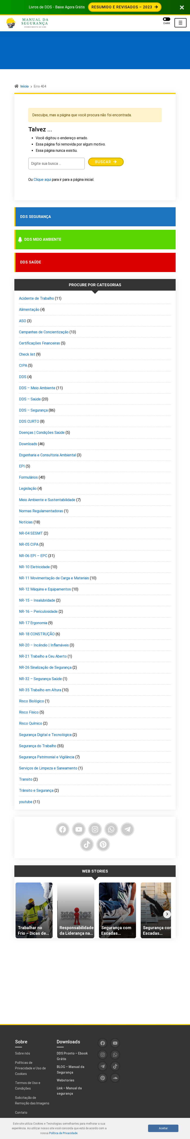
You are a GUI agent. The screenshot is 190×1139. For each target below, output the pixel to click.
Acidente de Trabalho (36, 298)
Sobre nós (22, 1053)
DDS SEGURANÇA (35, 216)
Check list (27, 354)
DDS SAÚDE (30, 262)
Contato (21, 1112)
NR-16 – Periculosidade (38, 611)
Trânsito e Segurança (36, 790)
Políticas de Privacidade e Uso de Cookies (30, 1068)
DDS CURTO (29, 421)
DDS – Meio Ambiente (37, 388)
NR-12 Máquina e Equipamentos (45, 589)
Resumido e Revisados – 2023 (122, 7)
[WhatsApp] (111, 829)
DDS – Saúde (30, 399)
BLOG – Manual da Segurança (70, 1069)
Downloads (28, 444)
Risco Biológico (31, 701)
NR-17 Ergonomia (33, 623)
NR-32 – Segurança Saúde (40, 679)
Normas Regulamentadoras (41, 511)
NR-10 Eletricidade (34, 567)
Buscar (103, 162)
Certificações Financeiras (39, 343)
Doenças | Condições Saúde (42, 432)
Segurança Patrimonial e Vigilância (46, 757)
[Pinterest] (103, 844)
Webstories (65, 1080)
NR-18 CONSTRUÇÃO (37, 634)
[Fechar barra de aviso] (182, 7)
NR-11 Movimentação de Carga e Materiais (54, 578)
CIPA (23, 365)
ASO (22, 321)
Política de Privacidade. (63, 1133)
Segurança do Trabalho (37, 746)
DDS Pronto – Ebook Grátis (72, 1056)
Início (24, 86)
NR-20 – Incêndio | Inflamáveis (44, 645)
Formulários (28, 477)
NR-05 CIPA (28, 544)
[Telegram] (127, 829)
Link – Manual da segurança (69, 1091)
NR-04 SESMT (31, 533)
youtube (25, 802)
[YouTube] (79, 829)
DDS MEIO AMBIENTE (42, 239)
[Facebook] (62, 829)
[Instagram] (95, 829)
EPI (22, 466)
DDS (22, 377)
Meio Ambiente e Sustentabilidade (47, 500)
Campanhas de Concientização (44, 332)
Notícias (26, 522)
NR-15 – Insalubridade (37, 600)
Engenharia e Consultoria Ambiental (47, 455)
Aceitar (163, 1128)
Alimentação (29, 309)
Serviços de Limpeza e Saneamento (48, 768)
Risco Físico (29, 712)
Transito (25, 779)
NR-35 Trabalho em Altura (40, 690)
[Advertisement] (95, 977)
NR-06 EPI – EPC (33, 556)
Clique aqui (42, 179)
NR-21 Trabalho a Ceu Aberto (43, 656)
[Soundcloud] (115, 1078)
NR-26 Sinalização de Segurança (45, 667)
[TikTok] (87, 844)
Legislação (28, 488)
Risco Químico (30, 723)
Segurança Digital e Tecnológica (45, 735)
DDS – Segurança (33, 410)
